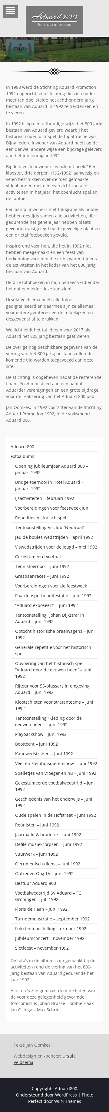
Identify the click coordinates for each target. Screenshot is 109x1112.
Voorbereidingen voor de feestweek (51, 586)
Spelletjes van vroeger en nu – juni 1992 (55, 773)
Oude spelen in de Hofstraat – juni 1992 (55, 815)
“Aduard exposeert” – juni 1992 (46, 605)
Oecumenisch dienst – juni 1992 (47, 864)
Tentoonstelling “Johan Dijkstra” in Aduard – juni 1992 (49, 618)
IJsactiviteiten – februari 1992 (44, 498)
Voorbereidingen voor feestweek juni (52, 508)
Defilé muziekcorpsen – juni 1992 (48, 844)
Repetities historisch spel (40, 518)
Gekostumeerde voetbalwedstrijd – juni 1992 (55, 786)
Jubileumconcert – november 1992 (49, 938)
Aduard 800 (54, 17)
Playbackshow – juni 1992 (41, 734)
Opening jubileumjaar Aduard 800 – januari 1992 (51, 469)
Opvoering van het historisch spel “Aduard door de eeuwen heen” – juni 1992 (53, 669)
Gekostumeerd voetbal (38, 556)
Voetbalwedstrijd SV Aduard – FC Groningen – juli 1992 (48, 896)
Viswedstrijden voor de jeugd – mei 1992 (56, 547)
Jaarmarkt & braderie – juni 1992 (48, 834)
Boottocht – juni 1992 (36, 744)
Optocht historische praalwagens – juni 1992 (55, 634)
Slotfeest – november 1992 (42, 948)
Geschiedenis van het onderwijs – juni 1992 (53, 802)
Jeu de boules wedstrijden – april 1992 (54, 537)
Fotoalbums (22, 456)
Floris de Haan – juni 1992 (41, 909)
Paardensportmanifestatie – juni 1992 (53, 595)
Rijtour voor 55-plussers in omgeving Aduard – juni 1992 (52, 689)
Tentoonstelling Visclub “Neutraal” (49, 527)
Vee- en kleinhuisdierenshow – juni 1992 (56, 763)
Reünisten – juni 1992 (37, 825)
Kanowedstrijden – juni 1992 (44, 754)
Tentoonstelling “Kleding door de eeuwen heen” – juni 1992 (48, 721)
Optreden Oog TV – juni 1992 (44, 873)
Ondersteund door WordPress (46, 1095)
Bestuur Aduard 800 (35, 883)
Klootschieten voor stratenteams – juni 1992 (54, 705)
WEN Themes (67, 1101)
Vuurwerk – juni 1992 (36, 854)
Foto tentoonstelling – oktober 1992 (50, 928)
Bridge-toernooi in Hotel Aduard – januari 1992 (49, 485)
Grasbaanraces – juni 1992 (42, 576)
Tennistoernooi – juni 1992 (42, 566)
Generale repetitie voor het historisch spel (53, 650)
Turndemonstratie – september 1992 (52, 919)
